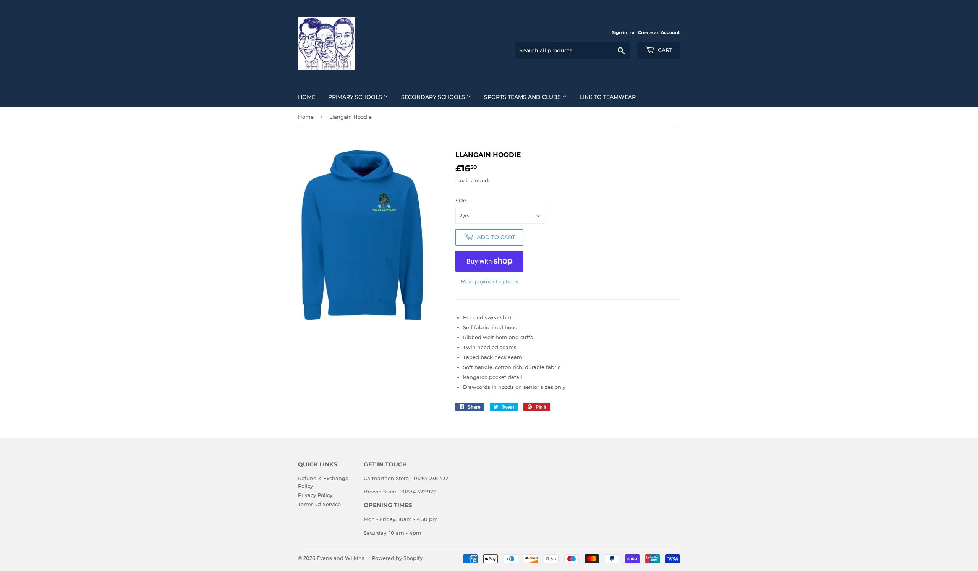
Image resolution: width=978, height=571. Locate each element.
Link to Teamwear (608, 97)
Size (460, 200)
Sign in (619, 32)
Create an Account (659, 32)
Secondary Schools (433, 97)
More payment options (489, 281)
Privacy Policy (315, 495)
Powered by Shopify (397, 558)
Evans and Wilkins (340, 558)
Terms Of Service (319, 504)
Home (306, 97)
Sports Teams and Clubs (523, 97)
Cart (664, 50)
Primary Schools (356, 97)
